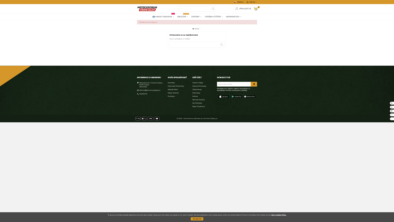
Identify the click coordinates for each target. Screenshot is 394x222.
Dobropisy (196, 93)
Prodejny (171, 96)
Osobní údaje (197, 83)
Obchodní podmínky (176, 86)
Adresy (195, 96)
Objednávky (197, 89)
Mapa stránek (173, 93)
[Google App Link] (236, 96)
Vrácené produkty (199, 86)
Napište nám (173, 89)
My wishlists (197, 103)
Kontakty (171, 83)
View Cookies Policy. (278, 215)
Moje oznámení (198, 106)
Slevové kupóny (198, 100)
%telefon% (143, 94)
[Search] (213, 9)
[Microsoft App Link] (249, 96)
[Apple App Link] (223, 96)
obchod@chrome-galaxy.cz (149, 90)
